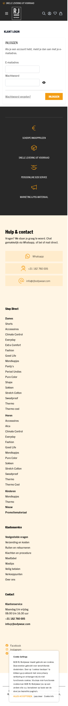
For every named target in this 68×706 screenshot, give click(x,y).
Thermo (9, 403)
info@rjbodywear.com (17, 623)
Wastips (9, 563)
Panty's (9, 366)
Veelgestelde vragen (16, 536)
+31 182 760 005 (15, 618)
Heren (8, 415)
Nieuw (9, 507)
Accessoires (12, 329)
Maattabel (11, 558)
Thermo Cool (12, 484)
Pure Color (11, 376)
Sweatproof (11, 398)
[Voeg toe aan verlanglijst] (55, 13)
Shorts (9, 323)
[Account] (49, 13)
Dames (9, 318)
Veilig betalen (12, 568)
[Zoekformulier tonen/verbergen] (44, 13)
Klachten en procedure (18, 552)
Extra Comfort (13, 345)
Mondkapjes (12, 360)
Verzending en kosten (17, 542)
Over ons (10, 579)
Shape (8, 382)
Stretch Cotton (13, 392)
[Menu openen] (7, 13)
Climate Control (14, 334)
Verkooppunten (13, 574)
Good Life (10, 355)
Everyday (10, 339)
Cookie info (49, 696)
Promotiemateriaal (16, 512)
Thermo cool (12, 408)
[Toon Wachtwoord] (44, 82)
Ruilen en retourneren (17, 547)
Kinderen (10, 491)
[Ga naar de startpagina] (16, 13)
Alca (7, 426)
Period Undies (13, 371)
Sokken (9, 387)
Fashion (9, 350)
